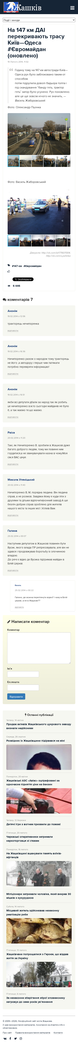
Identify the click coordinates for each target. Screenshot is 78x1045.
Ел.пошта (13, 682)
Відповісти (13, 330)
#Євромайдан (33, 266)
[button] (67, 134)
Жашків (28, 7)
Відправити (16, 696)
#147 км (17, 266)
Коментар (13, 629)
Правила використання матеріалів (32, 1032)
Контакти (58, 1032)
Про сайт (7, 1032)
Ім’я (9, 668)
